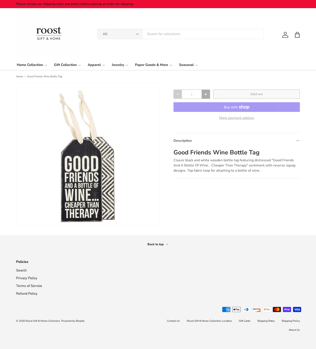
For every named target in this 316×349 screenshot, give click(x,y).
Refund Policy (26, 293)
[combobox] (181, 34)
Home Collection (30, 64)
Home (19, 76)
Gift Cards (244, 321)
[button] (297, 35)
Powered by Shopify (72, 321)
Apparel (94, 64)
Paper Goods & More (151, 64)
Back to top (155, 244)
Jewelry (118, 64)
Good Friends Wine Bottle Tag (44, 76)
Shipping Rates (266, 321)
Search (21, 270)
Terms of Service (29, 285)
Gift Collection (65, 64)
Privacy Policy (26, 278)
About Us (294, 330)
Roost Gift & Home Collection (43, 321)
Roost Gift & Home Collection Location (209, 321)
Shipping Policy (291, 321)
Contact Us (173, 321)
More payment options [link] (236, 118)
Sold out (256, 94)
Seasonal (186, 64)
